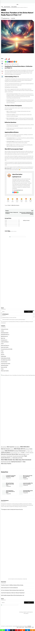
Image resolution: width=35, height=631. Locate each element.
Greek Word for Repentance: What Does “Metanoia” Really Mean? (13, 592)
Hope (11, 452)
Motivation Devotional (6, 454)
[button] (17, 4)
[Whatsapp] (5, 62)
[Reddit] (13, 62)
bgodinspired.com (6, 18)
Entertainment (3, 340)
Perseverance (27, 454)
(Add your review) (26, 220)
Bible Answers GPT (8, 168)
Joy (20, 452)
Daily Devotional (9, 450)
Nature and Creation (4, 347)
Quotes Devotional (5, 457)
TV (21, 461)
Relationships (3, 356)
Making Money (31, 452)
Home (18, 627)
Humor (2, 343)
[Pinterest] (11, 62)
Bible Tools (3, 338)
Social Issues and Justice (5, 363)
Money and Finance (4, 345)
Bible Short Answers (15, 205)
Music (16, 454)
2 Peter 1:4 (10, 205)
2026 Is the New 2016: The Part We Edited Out (9, 587)
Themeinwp (29, 626)
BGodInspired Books (4, 332)
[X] (9, 62)
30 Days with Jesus (4, 329)
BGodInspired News (4, 334)
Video (24, 461)
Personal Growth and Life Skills (6, 349)
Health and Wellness (5, 341)
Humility (18, 452)
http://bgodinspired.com (18, 190)
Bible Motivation (24, 447)
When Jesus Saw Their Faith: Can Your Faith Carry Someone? (27, 476)
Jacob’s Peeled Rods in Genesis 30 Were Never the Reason (10, 491)
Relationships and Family (5, 358)
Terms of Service (28, 627)
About (33, 627)
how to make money (14, 452)
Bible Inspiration (11, 446)
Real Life (2, 354)
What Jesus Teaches (5, 370)
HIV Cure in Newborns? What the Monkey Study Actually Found (12, 590)
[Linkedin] (14, 62)
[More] (16, 62)
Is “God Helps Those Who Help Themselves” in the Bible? (10, 476)
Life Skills (22, 452)
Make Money (27, 452)
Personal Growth (9, 456)
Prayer (2, 350)
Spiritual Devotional (4, 365)
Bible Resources (4, 336)
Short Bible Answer (6, 460)
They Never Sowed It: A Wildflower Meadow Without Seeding (12, 585)
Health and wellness (5, 452)
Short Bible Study (17, 459)
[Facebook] (7, 62)
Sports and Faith (4, 367)
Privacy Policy (21, 627)
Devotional (16, 450)
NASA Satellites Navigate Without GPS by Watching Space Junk (12, 595)
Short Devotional (4, 361)
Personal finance (3, 456)
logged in (9, 231)
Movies (13, 454)
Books (31, 448)
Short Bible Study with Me (5, 359)
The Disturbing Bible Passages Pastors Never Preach (28, 491)
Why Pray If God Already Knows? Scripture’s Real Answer (10, 484)
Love (25, 452)
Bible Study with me (19, 448)
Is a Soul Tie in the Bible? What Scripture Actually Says (28, 483)
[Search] (30, 5)
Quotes (2, 352)
